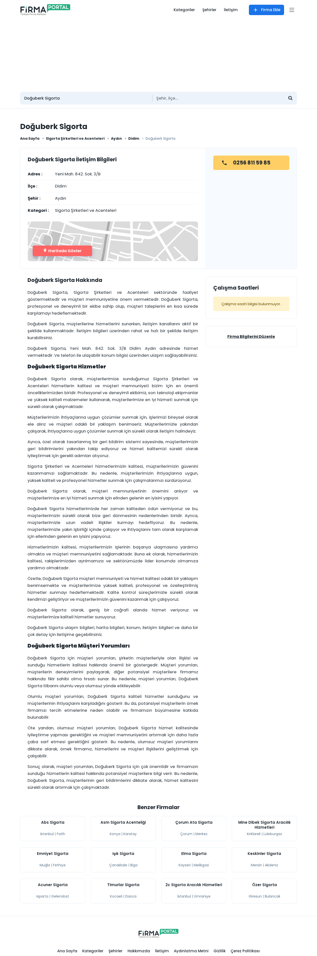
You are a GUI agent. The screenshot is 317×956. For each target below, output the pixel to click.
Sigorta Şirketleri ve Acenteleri (75, 138)
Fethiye (59, 865)
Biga (133, 865)
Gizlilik (219, 951)
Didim (133, 138)
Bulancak (272, 896)
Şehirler (209, 9)
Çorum (186, 833)
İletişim (231, 9)
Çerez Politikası (245, 951)
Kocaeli (116, 896)
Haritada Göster (64, 251)
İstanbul (47, 833)
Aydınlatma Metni (191, 951)
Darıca (130, 896)
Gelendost (60, 896)
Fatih (61, 833)
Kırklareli (254, 833)
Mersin (256, 865)
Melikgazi (201, 865)
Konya (115, 833)
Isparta (42, 896)
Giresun (255, 896)
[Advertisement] (158, 53)
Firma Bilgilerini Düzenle (251, 336)
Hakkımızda (139, 951)
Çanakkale (118, 865)
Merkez (201, 833)
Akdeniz (271, 865)
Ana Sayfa (29, 138)
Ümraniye (202, 896)
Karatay (130, 833)
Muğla (45, 865)
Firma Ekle (270, 9)
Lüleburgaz (273, 833)
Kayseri (185, 865)
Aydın (116, 138)
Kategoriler (184, 9)
